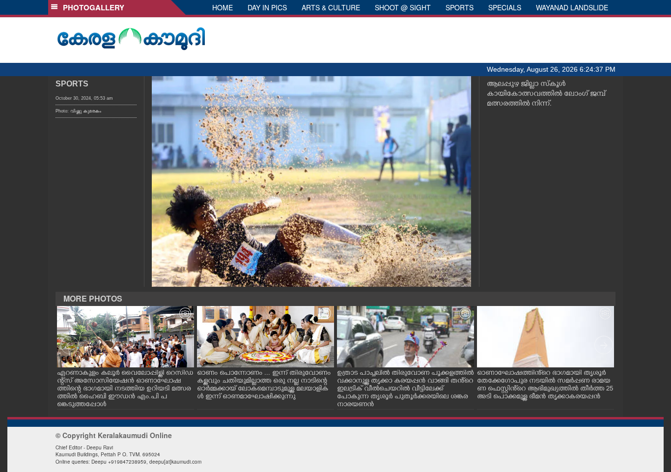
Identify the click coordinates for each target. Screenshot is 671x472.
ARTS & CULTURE (331, 7)
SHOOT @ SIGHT (403, 7)
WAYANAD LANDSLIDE (572, 7)
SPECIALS (504, 7)
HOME (222, 7)
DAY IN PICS (267, 7)
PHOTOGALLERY (91, 7)
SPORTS (460, 7)
